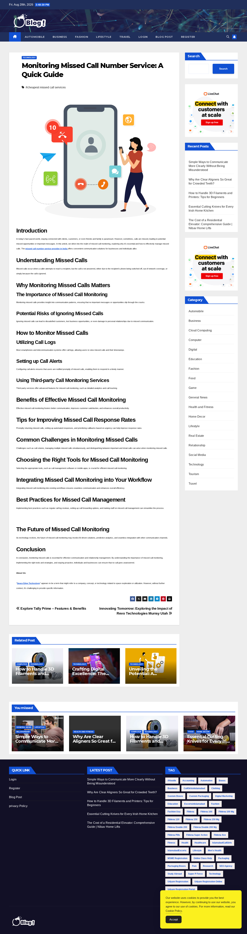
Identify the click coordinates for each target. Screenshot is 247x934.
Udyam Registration (178, 881)
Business (60, 36)
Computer (22, 664)
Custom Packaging (199, 796)
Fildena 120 (173, 819)
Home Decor (197, 416)
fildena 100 (206, 811)
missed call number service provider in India (46, 249)
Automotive (206, 780)
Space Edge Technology (28, 583)
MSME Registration (177, 858)
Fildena (190, 811)
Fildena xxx (220, 835)
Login (143, 36)
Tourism (194, 474)
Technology (29, 58)
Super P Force (195, 874)
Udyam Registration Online (208, 881)
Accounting (188, 780)
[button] (227, 36)
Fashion (81, 36)
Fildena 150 (191, 819)
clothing (215, 788)
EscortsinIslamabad (194, 804)
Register (188, 36)
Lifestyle (103, 36)
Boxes (222, 780)
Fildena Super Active (197, 835)
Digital (193, 349)
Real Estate (196, 435)
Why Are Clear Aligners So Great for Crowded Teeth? (95, 741)
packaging (223, 858)
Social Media (197, 454)
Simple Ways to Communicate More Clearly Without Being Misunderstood (208, 165)
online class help (203, 858)
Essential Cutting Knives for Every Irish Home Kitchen (209, 741)
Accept (173, 919)
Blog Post (164, 36)
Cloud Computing (200, 330)
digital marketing (224, 796)
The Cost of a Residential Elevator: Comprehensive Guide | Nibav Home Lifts (210, 224)
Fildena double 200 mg (205, 827)
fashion (215, 804)
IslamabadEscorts (177, 850)
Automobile (35, 36)
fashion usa (174, 811)
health (185, 842)
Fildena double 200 (177, 827)
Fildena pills (174, 835)
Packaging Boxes (177, 866)
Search (194, 56)
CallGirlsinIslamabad (194, 788)
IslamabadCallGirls (222, 842)
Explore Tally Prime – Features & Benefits (53, 608)
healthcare (200, 842)
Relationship (197, 445)
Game (193, 387)
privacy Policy (18, 806)
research (208, 866)
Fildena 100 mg (226, 811)
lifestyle (197, 850)
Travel (125, 36)
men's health (214, 850)
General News (198, 397)
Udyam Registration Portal (181, 889)
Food (192, 378)
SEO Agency (225, 866)
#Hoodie (172, 780)
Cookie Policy (174, 910)
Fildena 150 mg (211, 819)
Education (195, 359)
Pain (194, 866)
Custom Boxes (175, 796)
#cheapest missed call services (46, 87)
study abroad (175, 874)
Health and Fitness (201, 407)
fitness (171, 842)
